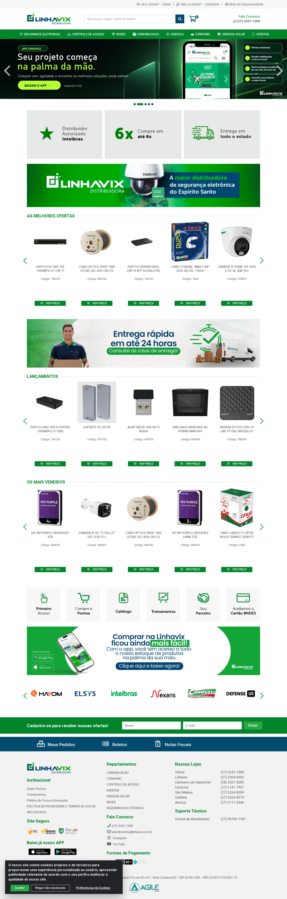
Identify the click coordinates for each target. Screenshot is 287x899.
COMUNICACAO (118, 773)
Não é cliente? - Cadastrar (200, 4)
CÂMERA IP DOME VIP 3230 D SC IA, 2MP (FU (237, 269)
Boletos (119, 744)
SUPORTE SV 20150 (97, 427)
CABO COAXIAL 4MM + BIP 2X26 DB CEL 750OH (190, 269)
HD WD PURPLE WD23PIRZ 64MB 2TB (190, 535)
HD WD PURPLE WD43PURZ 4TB (50, 535)
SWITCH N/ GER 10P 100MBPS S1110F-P (50, 269)
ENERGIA (113, 790)
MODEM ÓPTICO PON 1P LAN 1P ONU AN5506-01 (237, 429)
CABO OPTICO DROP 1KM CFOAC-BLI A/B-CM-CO (97, 269)
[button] (135, 104)
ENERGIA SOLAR (118, 796)
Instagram (119, 838)
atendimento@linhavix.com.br (132, 832)
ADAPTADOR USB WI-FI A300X (143, 429)
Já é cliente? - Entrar (156, 4)
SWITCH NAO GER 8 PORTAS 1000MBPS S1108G (50, 429)
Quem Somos (36, 789)
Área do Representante (246, 4)
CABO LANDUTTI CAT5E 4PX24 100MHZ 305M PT (237, 535)
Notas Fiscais (177, 744)
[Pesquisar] (179, 18)
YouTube (118, 844)
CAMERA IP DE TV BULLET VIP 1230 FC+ (97, 535)
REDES (111, 802)
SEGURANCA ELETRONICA (125, 808)
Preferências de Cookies (93, 888)
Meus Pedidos (61, 744)
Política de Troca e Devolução (47, 800)
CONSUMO (114, 779)
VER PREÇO (52, 303)
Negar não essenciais (50, 888)
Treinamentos (36, 794)
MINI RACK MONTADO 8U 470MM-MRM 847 (190, 429)
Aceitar (20, 888)
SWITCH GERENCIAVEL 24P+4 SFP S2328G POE (143, 269)
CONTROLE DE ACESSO (123, 784)
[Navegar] (7, 70)
